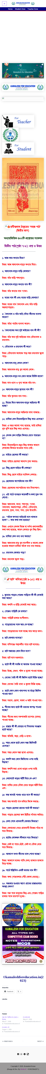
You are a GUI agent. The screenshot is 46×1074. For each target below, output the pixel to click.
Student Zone (21, 9)
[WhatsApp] (21, 1054)
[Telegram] (25, 1054)
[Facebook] (18, 1054)
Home (10, 9)
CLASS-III (26, 1017)
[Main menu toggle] (4, 3)
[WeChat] (28, 1054)
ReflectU (24, 1069)
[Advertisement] (23, 35)
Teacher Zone (32, 9)
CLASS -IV (5, 1027)
